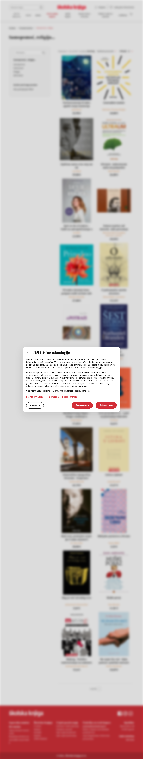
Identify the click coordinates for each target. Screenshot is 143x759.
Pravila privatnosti (35, 396)
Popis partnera (69, 396)
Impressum (53, 396)
